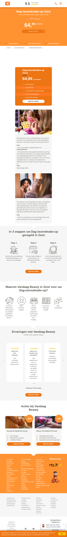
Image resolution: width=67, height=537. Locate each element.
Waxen (8, 483)
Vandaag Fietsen (25, 507)
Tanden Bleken (10, 481)
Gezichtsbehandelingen (27, 468)
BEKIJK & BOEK (33, 101)
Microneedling (39, 474)
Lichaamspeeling (40, 470)
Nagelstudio (24, 480)
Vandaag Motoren (26, 498)
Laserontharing (40, 468)
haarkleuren (10, 491)
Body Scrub (39, 459)
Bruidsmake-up (40, 461)
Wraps (8, 489)
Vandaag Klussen (11, 500)
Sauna (23, 483)
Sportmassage (40, 481)
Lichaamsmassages (12, 478)
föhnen (38, 487)
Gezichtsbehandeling (12, 470)
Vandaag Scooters (41, 505)
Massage (23, 478)
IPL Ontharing (10, 474)
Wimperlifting (24, 489)
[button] (3, 360)
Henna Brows (39, 466)
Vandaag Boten (11, 505)
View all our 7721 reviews (33, 388)
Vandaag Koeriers (11, 501)
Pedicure (38, 476)
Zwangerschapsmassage (43, 485)
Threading (24, 487)
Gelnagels (9, 468)
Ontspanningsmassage (27, 481)
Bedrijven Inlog (11, 530)
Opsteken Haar (11, 480)
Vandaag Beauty (11, 503)
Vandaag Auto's (11, 498)
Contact (11, 528)
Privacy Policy (11, 526)
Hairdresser (10, 472)
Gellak (8, 466)
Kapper (8, 476)
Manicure (23, 476)
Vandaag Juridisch (26, 509)
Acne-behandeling (26, 459)
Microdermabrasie (41, 472)
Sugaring (23, 485)
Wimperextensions (41, 483)
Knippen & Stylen (25, 474)
